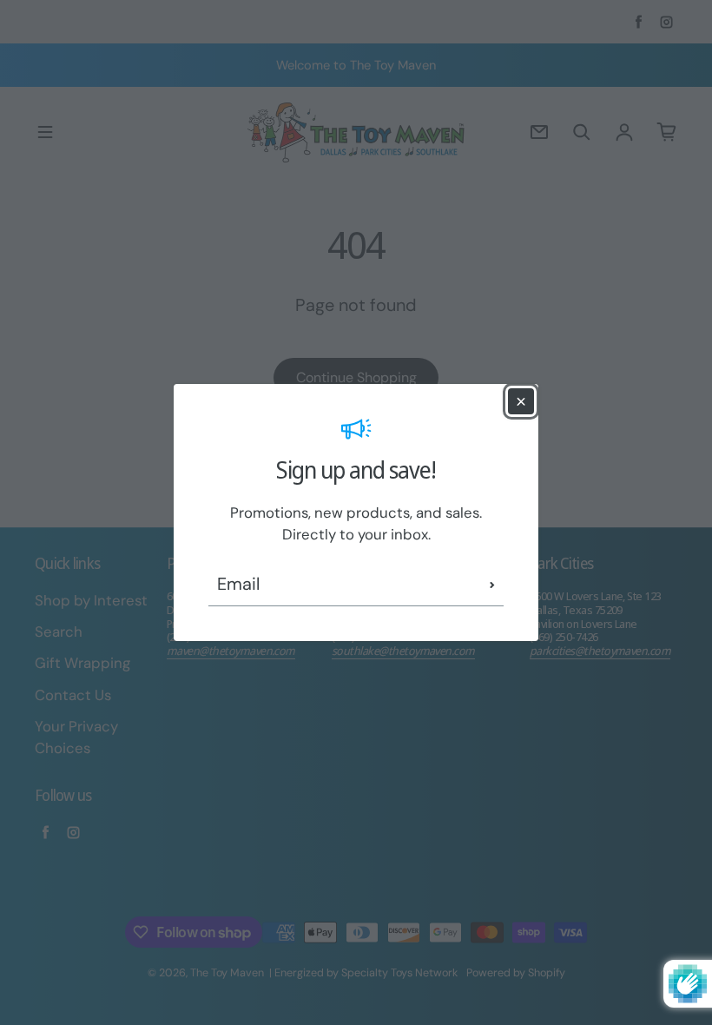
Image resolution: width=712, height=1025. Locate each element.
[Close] (521, 401)
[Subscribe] (492, 584)
